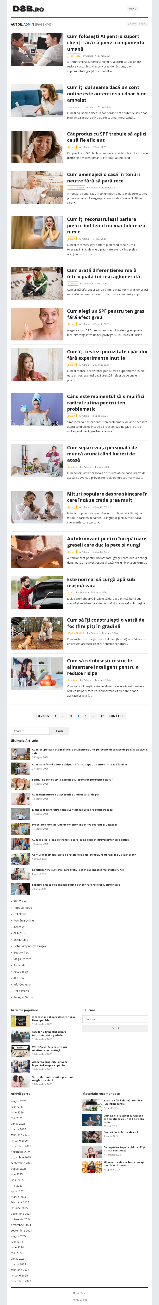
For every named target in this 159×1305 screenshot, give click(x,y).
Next (142, 24)
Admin (89, 55)
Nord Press (21, 991)
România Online (23, 920)
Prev (132, 24)
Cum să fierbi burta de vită (121, 1132)
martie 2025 (18, 1197)
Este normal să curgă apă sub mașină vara (101, 582)
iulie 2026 (17, 1107)
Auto (70, 592)
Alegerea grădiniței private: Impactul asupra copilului (50, 1063)
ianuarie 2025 (19, 1208)
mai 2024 (16, 1253)
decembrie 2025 (21, 1146)
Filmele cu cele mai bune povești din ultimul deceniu (124, 1164)
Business (72, 283)
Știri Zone (19, 901)
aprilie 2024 (18, 1258)
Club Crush (20, 933)
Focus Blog (20, 971)
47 (102, 716)
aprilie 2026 (18, 1123)
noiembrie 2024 (20, 1219)
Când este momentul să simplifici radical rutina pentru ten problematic (105, 402)
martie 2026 (18, 1129)
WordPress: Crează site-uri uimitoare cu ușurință (49, 1048)
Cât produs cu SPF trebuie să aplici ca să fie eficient (107, 136)
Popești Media (23, 907)
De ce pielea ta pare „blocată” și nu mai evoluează (124, 1148)
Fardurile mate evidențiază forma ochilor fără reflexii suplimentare (76, 884)
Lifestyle (72, 467)
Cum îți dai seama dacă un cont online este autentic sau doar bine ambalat (107, 93)
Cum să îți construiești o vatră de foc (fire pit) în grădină (105, 623)
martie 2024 (18, 1264)
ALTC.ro (18, 978)
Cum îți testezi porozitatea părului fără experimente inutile (107, 354)
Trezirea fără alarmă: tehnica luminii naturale (123, 1102)
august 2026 (18, 1101)
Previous (42, 716)
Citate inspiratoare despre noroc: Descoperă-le (54, 1018)
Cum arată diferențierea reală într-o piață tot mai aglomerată (103, 273)
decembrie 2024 (21, 1213)
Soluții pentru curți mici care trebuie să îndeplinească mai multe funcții (78, 869)
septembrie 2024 (21, 1230)
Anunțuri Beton (23, 997)
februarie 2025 (20, 1202)
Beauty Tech (21, 952)
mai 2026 (16, 1118)
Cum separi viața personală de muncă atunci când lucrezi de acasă (102, 453)
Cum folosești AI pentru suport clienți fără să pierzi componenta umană (105, 42)
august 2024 (18, 1236)
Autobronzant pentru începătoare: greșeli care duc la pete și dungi (107, 541)
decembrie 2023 (21, 1281)
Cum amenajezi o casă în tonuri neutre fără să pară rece (103, 177)
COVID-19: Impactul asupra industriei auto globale (49, 1033)
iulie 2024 (17, 1242)
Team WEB (20, 927)
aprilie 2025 (18, 1191)
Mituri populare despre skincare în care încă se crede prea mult (107, 497)
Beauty (72, 147)
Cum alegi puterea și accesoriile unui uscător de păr (65, 794)
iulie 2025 (17, 1174)
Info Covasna (22, 984)
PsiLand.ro (20, 965)
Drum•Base (79, 1293)
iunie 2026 (17, 1112)
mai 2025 (16, 1185)
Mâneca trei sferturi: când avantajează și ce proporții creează (72, 809)
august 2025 (18, 1168)
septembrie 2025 (21, 1163)
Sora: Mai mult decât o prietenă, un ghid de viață (53, 1078)
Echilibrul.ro (20, 939)
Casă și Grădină (76, 187)
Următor (116, 716)
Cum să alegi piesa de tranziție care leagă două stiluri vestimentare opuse (80, 839)
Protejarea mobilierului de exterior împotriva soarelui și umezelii (74, 824)
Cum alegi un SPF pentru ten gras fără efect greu (105, 314)
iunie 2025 (17, 1180)
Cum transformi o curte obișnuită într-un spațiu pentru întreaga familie (79, 764)
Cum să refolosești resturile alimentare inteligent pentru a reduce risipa (103, 666)
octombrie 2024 (21, 1225)
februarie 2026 (20, 1135)
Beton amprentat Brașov (30, 946)
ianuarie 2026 (19, 1140)
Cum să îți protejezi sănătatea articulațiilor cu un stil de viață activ (124, 1119)
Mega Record (22, 959)
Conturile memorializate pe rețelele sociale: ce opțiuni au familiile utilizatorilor (84, 854)
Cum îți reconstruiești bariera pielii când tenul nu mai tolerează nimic (106, 225)
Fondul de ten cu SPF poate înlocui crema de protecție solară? (72, 779)
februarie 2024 (20, 1270)
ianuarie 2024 (19, 1275)
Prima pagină (80, 1299)
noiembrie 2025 (20, 1152)
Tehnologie (74, 55)
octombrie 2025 (21, 1157)
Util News (19, 914)
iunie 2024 (17, 1247)
